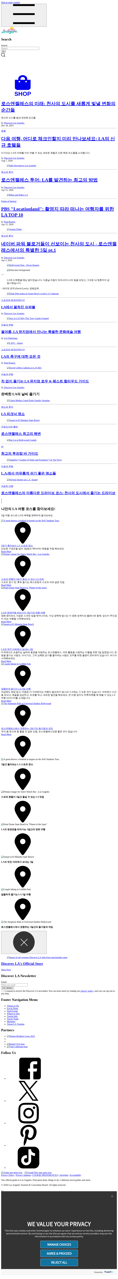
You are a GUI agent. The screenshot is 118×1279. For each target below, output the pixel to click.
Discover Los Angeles (14, 123)
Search (4, 45)
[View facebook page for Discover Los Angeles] (28, 1078)
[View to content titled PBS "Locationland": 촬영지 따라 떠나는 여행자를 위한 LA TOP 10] (59, 229)
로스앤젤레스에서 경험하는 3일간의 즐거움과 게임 (27, 728)
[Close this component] (24, 942)
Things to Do (13, 1006)
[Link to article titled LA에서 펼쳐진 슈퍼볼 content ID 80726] (59, 293)
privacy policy (87, 991)
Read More (6, 551)
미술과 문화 (7, 325)
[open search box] (59, 64)
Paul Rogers (10, 222)
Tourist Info (12, 1016)
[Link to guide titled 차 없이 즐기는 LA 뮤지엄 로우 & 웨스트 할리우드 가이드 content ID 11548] (59, 368)
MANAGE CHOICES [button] (59, 1244)
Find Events (12, 1011)
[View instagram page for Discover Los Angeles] (28, 1123)
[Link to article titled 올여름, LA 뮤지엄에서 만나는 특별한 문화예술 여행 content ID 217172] (59, 318)
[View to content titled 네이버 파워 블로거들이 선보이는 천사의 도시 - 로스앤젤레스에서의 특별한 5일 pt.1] (59, 265)
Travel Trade (12, 1019)
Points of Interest (8, 201)
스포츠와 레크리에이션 (13, 300)
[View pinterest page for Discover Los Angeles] (28, 1145)
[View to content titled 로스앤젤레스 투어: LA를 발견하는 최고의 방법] (59, 195)
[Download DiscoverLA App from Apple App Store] (11, 1172)
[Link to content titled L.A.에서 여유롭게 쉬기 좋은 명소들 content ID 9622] (59, 460)
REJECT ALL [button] (59, 1262)
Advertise (63, 1175)
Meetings (11, 1021)
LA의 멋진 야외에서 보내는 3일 (17, 649)
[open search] (59, 64)
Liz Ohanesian (11, 338)
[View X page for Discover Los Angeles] (28, 1101)
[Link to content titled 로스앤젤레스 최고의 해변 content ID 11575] (59, 420)
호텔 (3, 131)
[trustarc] (108, 1272)
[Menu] (24, 15)
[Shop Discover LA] (24, 96)
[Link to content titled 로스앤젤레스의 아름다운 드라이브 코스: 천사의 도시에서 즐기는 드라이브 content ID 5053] (59, 479)
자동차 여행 (7, 486)
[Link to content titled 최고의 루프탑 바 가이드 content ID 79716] (59, 440)
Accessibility (75, 1175)
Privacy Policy (7, 1175)
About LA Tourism (15, 1024)
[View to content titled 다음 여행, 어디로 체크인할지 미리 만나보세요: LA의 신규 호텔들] (59, 165)
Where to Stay (13, 1013)
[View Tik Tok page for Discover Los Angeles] (28, 1167)
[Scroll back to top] (2, 1190)
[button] (112, 1196)
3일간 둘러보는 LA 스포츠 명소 (17, 545)
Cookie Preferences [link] (45, 1175)
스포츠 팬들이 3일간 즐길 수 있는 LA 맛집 (22, 579)
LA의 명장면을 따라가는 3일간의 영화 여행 (23, 612)
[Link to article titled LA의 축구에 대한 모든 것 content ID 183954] (59, 343)
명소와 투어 (7, 172)
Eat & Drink (12, 1008)
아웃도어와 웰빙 (9, 427)
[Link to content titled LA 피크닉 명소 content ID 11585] (59, 400)
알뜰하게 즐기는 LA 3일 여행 (16, 689)
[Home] (9, 33)
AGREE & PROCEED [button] (59, 1253)
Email (3, 982)
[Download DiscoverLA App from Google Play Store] (38, 1172)
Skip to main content (10, 2)
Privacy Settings (23, 1175)
